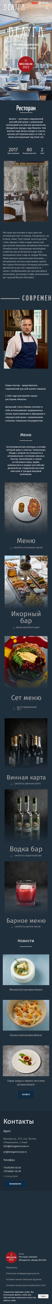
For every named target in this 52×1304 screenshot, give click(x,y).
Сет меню (26, 698)
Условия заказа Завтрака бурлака (23, 1279)
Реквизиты (11, 1267)
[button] (46, 8)
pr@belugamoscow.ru (15, 1151)
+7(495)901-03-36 (12, 1167)
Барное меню (26, 920)
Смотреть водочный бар (27, 855)
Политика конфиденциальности (22, 1273)
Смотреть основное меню (28, 547)
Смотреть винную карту (27, 783)
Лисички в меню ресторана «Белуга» (26, 1035)
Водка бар (26, 849)
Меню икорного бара (27, 627)
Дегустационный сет (26, 708)
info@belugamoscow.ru (16, 1146)
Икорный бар (26, 617)
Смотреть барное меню (28, 926)
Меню (26, 541)
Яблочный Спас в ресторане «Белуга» (26, 989)
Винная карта (26, 777)
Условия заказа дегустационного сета (25, 1285)
